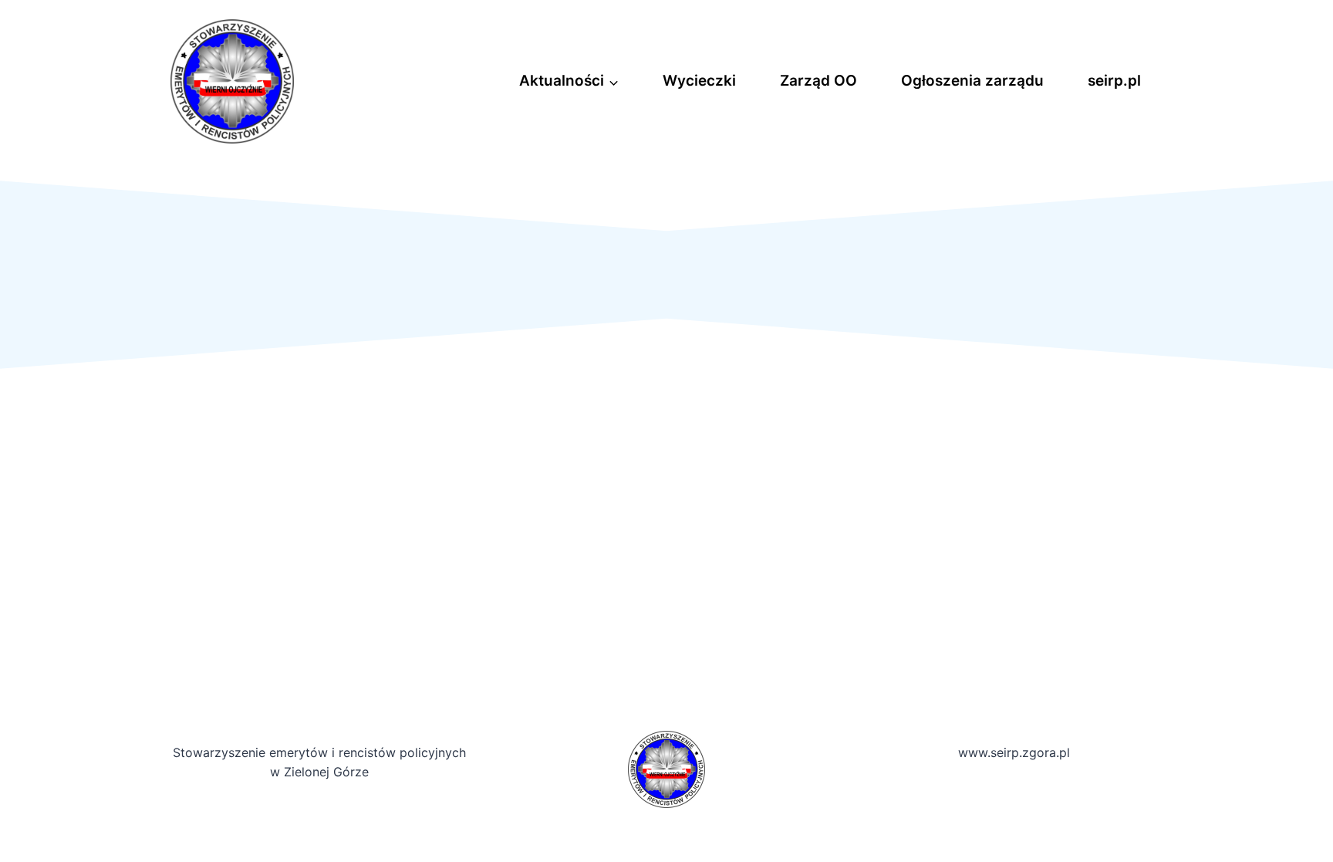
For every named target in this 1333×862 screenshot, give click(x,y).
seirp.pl (1114, 81)
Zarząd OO (818, 81)
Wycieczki (699, 81)
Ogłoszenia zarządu (972, 81)
